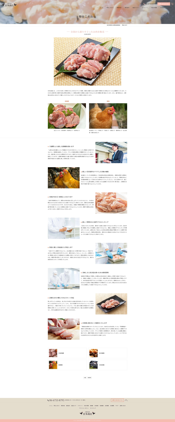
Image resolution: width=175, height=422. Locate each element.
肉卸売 (89, 377)
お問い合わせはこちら (164, 4)
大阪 (85, 377)
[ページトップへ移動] (126, 400)
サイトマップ (93, 408)
